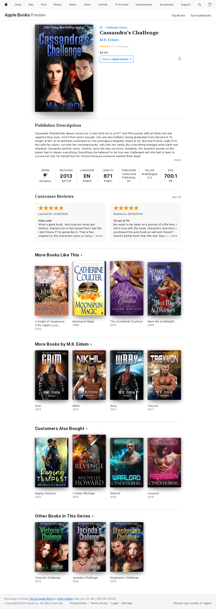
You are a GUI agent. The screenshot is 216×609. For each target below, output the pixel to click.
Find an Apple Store (41, 598)
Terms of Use (98, 603)
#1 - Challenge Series (113, 27)
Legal (114, 603)
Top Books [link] (178, 15)
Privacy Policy (78, 603)
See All (176, 197)
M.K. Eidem (109, 40)
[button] (199, 4)
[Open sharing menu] (179, 59)
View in (115, 59)
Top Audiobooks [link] (200, 15)
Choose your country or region (192, 603)
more (177, 160)
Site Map (127, 603)
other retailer (65, 598)
